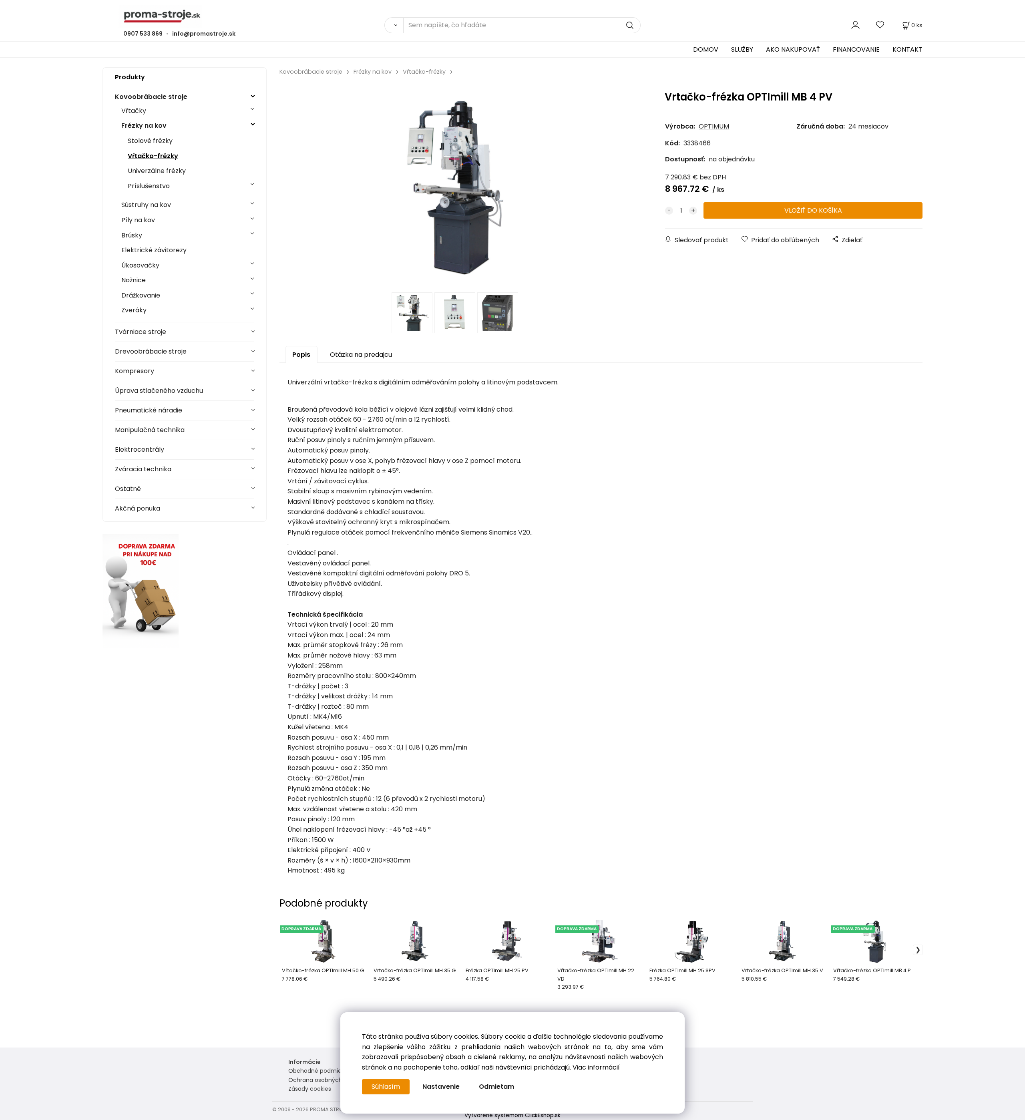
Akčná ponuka (137, 508)
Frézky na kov (144, 125)
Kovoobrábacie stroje (151, 96)
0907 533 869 (143, 34)
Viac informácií (596, 1067)
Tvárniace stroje (140, 331)
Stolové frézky (150, 140)
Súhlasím (386, 1086)
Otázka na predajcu (361, 354)
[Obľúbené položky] (880, 25)
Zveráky (134, 310)
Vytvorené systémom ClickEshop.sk (512, 1115)
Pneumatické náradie (148, 410)
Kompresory (134, 371)
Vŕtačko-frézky (153, 156)
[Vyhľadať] (393, 25)
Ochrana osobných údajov (325, 1080)
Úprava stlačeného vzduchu (159, 390)
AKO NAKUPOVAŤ (793, 49)
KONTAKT (907, 49)
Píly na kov (138, 220)
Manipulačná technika (150, 429)
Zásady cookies (309, 1089)
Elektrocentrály (139, 449)
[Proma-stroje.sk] (512, 16)
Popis (301, 354)
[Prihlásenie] (855, 25)
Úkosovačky (140, 265)
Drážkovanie (140, 295)
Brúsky (131, 235)
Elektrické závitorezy (154, 250)
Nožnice (133, 280)
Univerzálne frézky (157, 170)
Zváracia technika (143, 469)
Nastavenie (441, 1086)
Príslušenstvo (149, 186)
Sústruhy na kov (146, 204)
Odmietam (496, 1086)
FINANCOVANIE (856, 49)
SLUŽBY (742, 49)
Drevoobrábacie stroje (151, 351)
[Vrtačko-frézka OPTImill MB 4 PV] (456, 186)
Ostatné (128, 488)
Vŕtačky (133, 110)
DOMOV (705, 49)
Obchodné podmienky (319, 1071)
